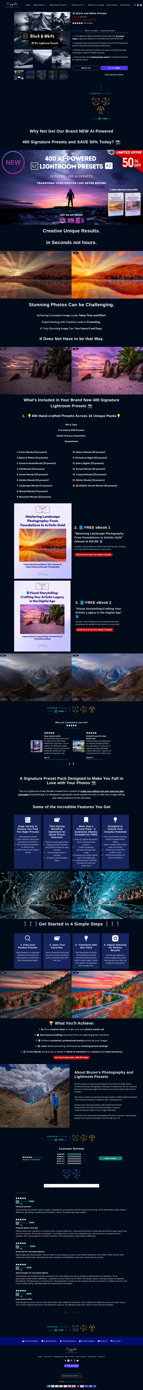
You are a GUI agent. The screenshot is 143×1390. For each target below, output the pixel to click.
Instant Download (107, 30)
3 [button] (71, 1312)
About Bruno (125, 5)
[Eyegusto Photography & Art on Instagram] (68, 1361)
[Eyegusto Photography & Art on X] (75, 1361)
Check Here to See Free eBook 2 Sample (94, 629)
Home (28, 5)
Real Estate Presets (58, 5)
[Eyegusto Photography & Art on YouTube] (78, 1361)
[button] (77, 23)
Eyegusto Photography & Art (74, 1381)
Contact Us (101, 1357)
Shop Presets (38, 5)
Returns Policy (69, 1357)
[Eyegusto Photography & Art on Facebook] (65, 1361)
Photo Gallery (112, 5)
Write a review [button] (110, 1158)
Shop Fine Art (77, 5)
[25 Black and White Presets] (42, 40)
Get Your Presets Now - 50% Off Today (71, 1057)
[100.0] (67, 1173)
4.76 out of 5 (37, 1157)
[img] (71, 725)
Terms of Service (81, 1357)
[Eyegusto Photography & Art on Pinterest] (71, 1361)
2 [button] (68, 1312)
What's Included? (92, 30)
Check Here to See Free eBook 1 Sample (93, 554)
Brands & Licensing (96, 5)
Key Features (77, 30)
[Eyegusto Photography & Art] (12, 5)
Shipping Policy (59, 1357)
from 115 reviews (71, 728)
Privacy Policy (92, 1357)
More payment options (114, 74)
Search (40, 1357)
